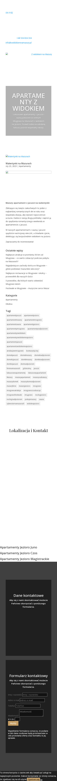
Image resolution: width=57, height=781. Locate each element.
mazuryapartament (22, 377)
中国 (11, 12)
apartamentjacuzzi (14, 315)
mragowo (37, 386)
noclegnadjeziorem (14, 399)
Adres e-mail (13, 700)
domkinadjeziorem (42, 359)
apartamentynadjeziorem (38, 329)
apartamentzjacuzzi (14, 342)
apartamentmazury (14, 320)
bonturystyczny (32, 351)
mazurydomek (12, 381)
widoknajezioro (33, 403)
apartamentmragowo (33, 320)
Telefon (11, 705)
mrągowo (29, 395)
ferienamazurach (13, 368)
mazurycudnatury (40, 377)
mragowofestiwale (14, 395)
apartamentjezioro (31, 315)
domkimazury (26, 359)
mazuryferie (11, 386)
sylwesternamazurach (15, 403)
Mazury (9, 377)
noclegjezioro (40, 395)
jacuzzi (36, 368)
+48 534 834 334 (28, 618)
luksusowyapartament (37, 373)
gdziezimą (27, 368)
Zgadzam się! (33, 779)
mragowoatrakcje (14, 390)
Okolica (9, 304)
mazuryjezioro (24, 386)
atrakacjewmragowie (15, 351)
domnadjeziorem (27, 364)
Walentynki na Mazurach (19, 163)
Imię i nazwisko (15, 694)
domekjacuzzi (12, 355)
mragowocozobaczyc (32, 390)
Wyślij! (13, 723)
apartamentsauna (14, 324)
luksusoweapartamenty (16, 373)
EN (7, 12)
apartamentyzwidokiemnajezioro (20, 337)
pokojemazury (30, 399)
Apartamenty (25, 166)
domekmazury (26, 355)
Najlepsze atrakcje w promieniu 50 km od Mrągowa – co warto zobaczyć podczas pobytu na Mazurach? (27, 258)
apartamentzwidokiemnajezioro (19, 346)
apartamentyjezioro (31, 324)
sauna (41, 399)
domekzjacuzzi (12, 359)
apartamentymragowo (16, 329)
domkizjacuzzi (12, 364)
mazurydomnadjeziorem (30, 381)
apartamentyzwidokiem (16, 333)
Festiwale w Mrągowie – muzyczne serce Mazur (27, 288)
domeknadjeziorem (42, 355)
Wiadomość (13, 715)
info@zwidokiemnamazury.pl (28, 626)
